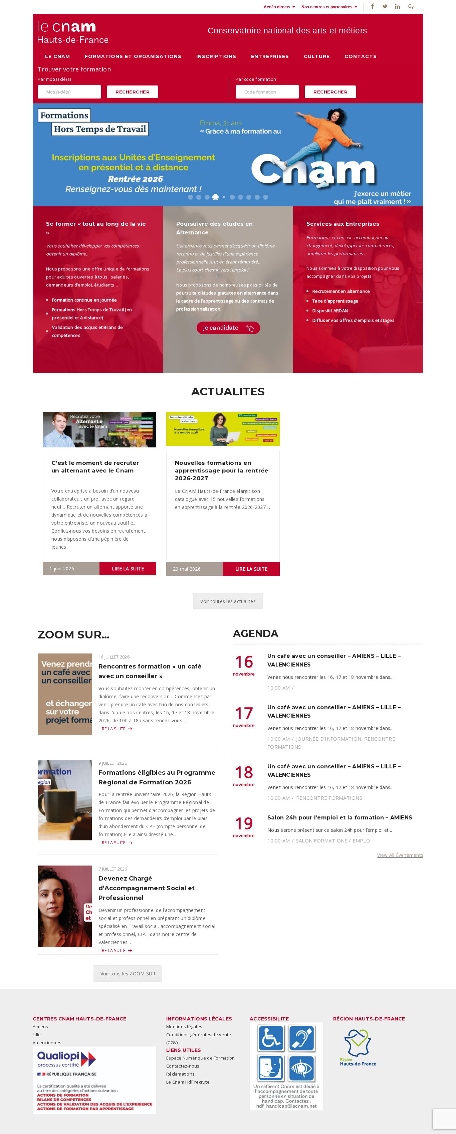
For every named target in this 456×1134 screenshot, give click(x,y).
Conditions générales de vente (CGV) (198, 1038)
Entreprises (270, 56)
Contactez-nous (183, 1066)
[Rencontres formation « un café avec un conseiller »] (65, 700)
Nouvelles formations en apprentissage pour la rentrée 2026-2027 (221, 470)
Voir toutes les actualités (228, 601)
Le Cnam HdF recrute (188, 1082)
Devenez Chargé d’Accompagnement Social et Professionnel (146, 888)
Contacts (361, 56)
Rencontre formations (329, 797)
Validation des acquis (74, 327)
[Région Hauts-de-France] (358, 1047)
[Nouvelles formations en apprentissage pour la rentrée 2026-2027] (223, 431)
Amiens (40, 1026)
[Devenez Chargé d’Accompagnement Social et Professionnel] (65, 906)
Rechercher (133, 91)
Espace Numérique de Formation (200, 1058)
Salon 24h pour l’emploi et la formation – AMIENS (339, 817)
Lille (37, 1034)
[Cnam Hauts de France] (73, 31)
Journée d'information (328, 738)
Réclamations (180, 1074)
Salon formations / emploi (334, 840)
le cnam (57, 56)
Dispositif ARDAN (330, 311)
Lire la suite (128, 568)
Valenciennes (47, 1043)
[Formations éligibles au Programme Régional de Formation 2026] (65, 806)
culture (317, 56)
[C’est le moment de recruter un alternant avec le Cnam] (99, 430)
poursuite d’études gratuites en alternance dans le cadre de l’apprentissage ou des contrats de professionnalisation (227, 301)
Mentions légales (184, 1026)
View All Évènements (400, 855)
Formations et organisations (133, 56)
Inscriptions (216, 56)
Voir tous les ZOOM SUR (128, 973)
